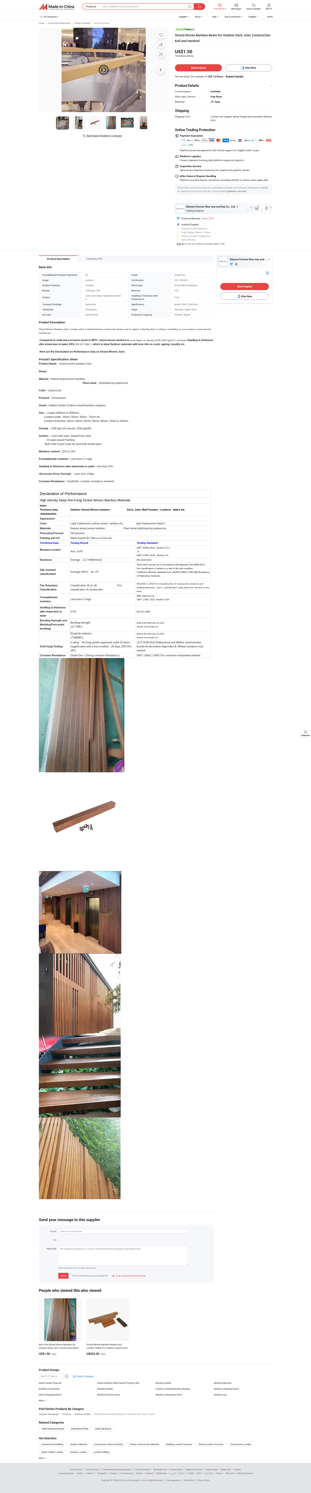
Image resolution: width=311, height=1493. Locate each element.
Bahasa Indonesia (245, 1473)
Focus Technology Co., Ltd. (134, 1480)
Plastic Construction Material (144, 1444)
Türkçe (219, 1473)
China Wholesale (142, 1469)
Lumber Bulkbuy (101, 1452)
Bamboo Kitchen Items (108, 1394)
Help (214, 16)
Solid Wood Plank (79, 1428)
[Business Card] (267, 272)
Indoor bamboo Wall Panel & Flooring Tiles (118, 1382)
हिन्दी (199, 1473)
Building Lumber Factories (179, 1444)
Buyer (198, 16)
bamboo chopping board (226, 1388)
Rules (270, 16)
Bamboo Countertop (49, 1388)
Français (113, 1473)
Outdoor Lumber (78, 1452)
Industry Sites (176, 1469)
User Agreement (174, 1480)
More (42, 1458)
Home (41, 23)
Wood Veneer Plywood (50, 1382)
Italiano (139, 1473)
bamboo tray (220, 1394)
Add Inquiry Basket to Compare (104, 135)
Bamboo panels (163, 1382)
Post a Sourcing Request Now (129, 1275)
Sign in (268, 8)
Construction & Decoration (59, 23)
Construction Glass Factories (108, 1444)
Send (63, 1275)
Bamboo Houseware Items (169, 1394)
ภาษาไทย (208, 1473)
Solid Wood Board (101, 23)
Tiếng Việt (229, 1473)
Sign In (180, 243)
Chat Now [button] (250, 67)
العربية (172, 1473)
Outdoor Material (78, 1444)
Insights (237, 1469)
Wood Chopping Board (50, 1394)
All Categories (50, 16)
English (80, 1473)
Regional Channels (194, 1469)
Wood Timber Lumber (52, 1452)
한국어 (182, 1473)
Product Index (211, 1469)
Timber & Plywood (82, 23)
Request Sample (234, 76)
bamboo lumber (105, 1388)
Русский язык (127, 1473)
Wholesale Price (160, 1469)
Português (101, 1473)
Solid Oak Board (103, 1428)
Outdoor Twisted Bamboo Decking (173, 1388)
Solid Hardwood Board (52, 1428)
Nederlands (162, 1473)
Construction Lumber (240, 1444)
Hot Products (76, 1469)
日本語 (191, 1473)
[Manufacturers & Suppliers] (56, 6)
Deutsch (149, 1473)
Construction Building (52, 1444)
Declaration (189, 1480)
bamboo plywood (222, 1382)
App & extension (233, 16)
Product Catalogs (84, 1376)
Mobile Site (225, 1469)
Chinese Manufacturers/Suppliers (117, 1469)
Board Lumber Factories (211, 1444)
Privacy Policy (203, 1480)
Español (90, 1473)
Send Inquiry (198, 67)
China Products (92, 1469)
